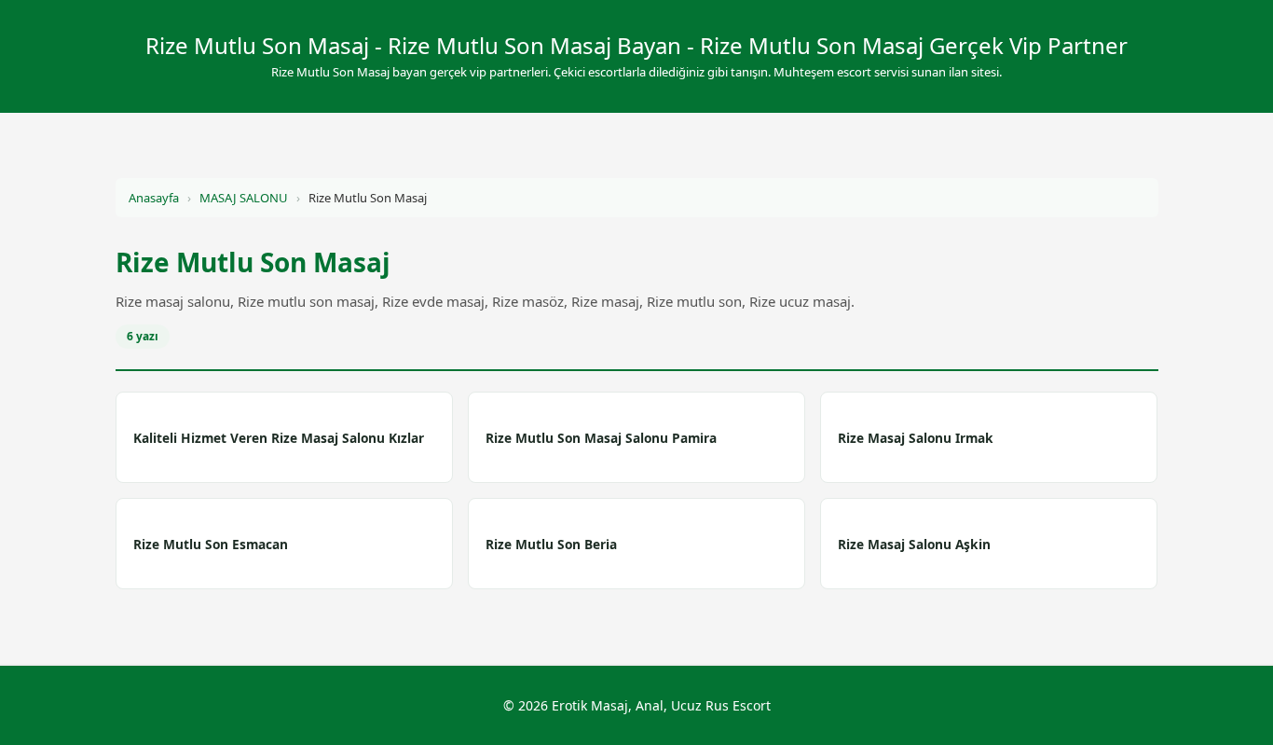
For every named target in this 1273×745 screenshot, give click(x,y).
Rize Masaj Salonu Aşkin (914, 544)
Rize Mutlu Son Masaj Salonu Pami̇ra (601, 438)
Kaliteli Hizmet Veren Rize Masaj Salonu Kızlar (278, 438)
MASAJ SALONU (243, 197)
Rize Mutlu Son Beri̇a (551, 544)
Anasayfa (154, 197)
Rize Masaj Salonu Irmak (915, 438)
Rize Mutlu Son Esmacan (210, 544)
